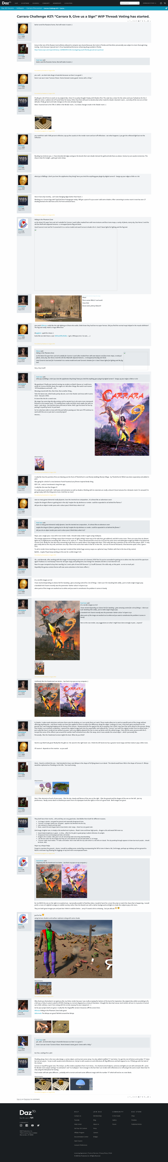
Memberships (57, 3)
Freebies (134, 1120)
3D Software (25, 3)
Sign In (19, 1099)
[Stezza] (24, 223)
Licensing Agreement (80, 1153)
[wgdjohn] (24, 102)
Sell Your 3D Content (80, 1128)
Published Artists (136, 1124)
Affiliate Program (79, 1132)
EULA (110, 1153)
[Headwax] (24, 29)
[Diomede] (24, 49)
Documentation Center (81, 1137)
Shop (16, 3)
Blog (94, 1120)
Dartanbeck (22, 306)
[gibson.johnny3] (24, 1005)
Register (27, 1099)
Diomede (21, 55)
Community (46, 3)
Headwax (21, 35)
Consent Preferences (80, 1145)
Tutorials (76, 1120)
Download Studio (149, 3)
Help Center (78, 1124)
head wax (39, 60)
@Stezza (44, 325)
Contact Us (77, 1116)
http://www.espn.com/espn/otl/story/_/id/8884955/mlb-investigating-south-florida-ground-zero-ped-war (69, 50)
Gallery (114, 1120)
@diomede (38, 1013)
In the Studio (116, 1116)
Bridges (95, 1137)
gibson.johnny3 (23, 1011)
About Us (96, 1124)
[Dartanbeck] (24, 300)
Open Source (78, 1141)
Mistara (20, 1047)
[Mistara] (24, 1041)
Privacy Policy (103, 1153)
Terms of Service (93, 1153)
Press (95, 1128)
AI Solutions (68, 3)
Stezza (20, 229)
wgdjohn (21, 108)
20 (148, 21)
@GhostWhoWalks (61, 336)
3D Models (35, 3)
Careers (95, 1132)
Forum (114, 1124)
